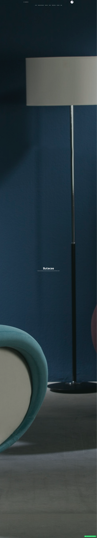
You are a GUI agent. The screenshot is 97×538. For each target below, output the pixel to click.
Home (36, 5)
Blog (61, 5)
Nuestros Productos (41, 5)
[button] (90, 536)
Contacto (58, 5)
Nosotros (46, 5)
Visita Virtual (54, 5)
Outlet (50, 5)
